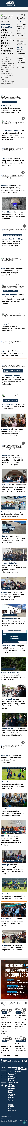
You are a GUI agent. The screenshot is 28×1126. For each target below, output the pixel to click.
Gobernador (21, 1040)
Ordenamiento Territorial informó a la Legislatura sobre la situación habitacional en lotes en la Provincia (12, 840)
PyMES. (5, 945)
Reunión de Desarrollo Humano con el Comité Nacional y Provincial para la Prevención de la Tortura (13, 299)
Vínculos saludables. (11, 375)
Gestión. (4, 755)
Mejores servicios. (9, 619)
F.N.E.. (3, 106)
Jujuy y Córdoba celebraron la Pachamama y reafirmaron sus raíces (12, 353)
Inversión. (6, 455)
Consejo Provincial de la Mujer (12, 371)
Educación (7, 559)
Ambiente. (6, 809)
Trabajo (10, 1076)
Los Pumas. (21, 22)
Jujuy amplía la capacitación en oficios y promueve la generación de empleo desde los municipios (13, 135)
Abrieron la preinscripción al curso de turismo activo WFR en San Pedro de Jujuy (13, 677)
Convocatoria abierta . (10, 673)
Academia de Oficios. (11, 131)
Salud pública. (20, 48)
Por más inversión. (6, 26)
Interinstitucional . (10, 295)
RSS (2, 1118)
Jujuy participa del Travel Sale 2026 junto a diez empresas (12, 514)
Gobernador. (6, 919)
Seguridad (11, 1088)
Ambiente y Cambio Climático (11, 1099)
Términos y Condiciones (6, 1116)
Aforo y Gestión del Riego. (12, 239)
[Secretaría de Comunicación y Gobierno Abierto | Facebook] (2, 1085)
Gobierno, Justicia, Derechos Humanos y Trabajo (11, 1105)
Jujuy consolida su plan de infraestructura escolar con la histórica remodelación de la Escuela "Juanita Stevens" (6, 1024)
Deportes (6, 588)
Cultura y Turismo (8, 508)
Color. (3, 268)
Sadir (18, 1012)
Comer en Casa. (9, 646)
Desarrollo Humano (9, 102)
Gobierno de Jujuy (10, 614)
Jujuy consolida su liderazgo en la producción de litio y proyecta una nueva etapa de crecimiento (7, 41)
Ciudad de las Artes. (10, 563)
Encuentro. (5, 429)
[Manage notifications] (24, 1122)
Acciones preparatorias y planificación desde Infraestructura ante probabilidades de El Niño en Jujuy (13, 869)
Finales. (4, 592)
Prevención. (6, 185)
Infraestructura (13, 1082)
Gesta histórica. (9, 699)
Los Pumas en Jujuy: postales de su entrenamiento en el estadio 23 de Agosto (13, 896)
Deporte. (5, 782)
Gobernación (8, 481)
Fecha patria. (7, 728)
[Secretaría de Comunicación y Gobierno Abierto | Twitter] (6, 1085)
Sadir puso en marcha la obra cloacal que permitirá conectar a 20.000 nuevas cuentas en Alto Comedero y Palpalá (12, 460)
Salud (20, 43)
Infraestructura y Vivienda (13, 235)
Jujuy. (4, 158)
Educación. (7, 485)
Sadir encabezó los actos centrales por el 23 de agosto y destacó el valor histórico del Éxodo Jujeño (13, 703)
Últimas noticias (24, 1069)
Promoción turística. (9, 512)
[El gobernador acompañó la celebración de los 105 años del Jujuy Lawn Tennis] (21, 1039)
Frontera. (6, 536)
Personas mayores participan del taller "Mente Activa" (13, 406)
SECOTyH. (5, 836)
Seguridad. (6, 212)
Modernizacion (12, 1110)
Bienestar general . (10, 404)
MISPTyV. (6, 865)
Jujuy (4, 1012)
